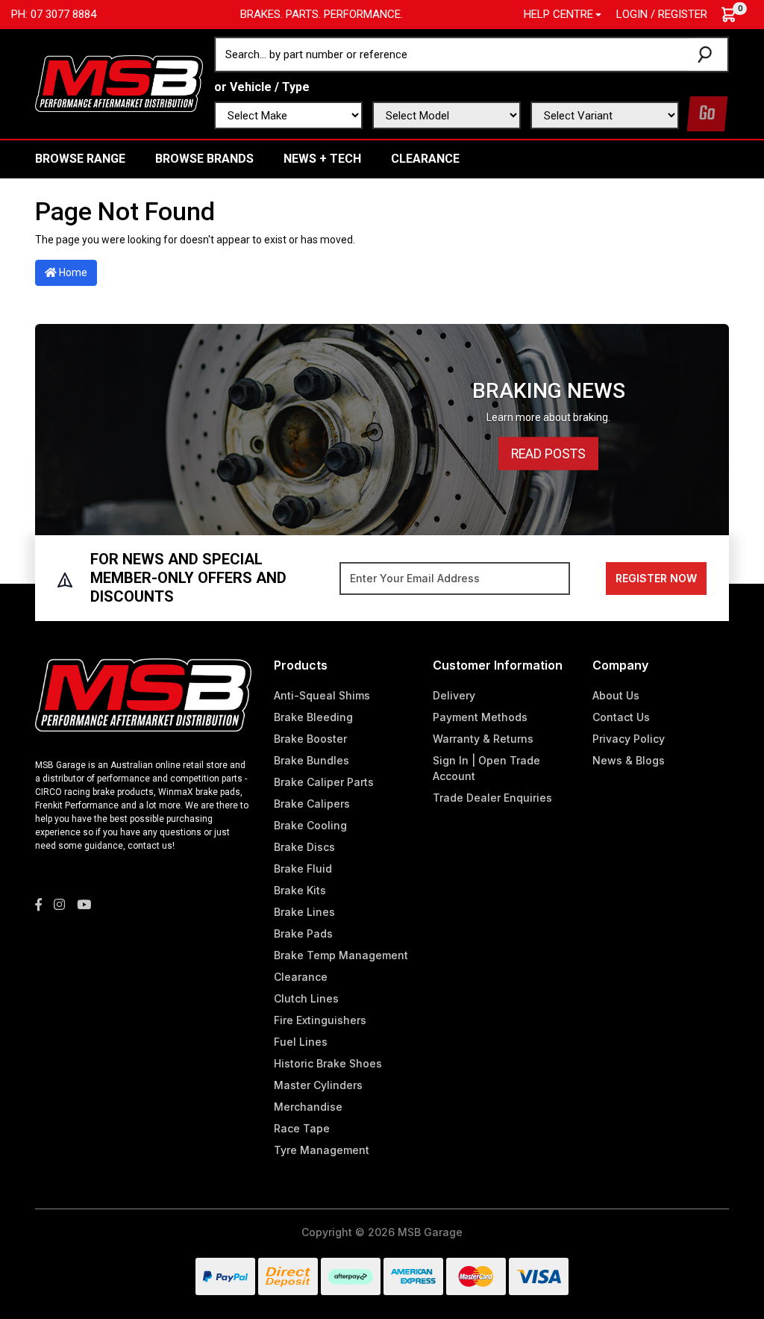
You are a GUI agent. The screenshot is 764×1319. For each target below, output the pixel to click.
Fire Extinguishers (320, 1020)
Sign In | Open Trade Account (486, 768)
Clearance (425, 159)
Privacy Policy (628, 738)
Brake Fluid (303, 868)
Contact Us (621, 717)
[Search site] (707, 54)
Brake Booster (310, 738)
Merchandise (308, 1106)
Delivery (454, 695)
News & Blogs (628, 760)
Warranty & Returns (483, 738)
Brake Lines (304, 911)
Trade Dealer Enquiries (492, 797)
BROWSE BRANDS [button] (204, 159)
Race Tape (302, 1128)
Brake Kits (300, 890)
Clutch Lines (306, 998)
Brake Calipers (312, 803)
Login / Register (661, 14)
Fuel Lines (301, 1041)
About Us (615, 695)
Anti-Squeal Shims (322, 695)
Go (707, 114)
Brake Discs (304, 847)
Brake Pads (303, 933)
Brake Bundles (311, 760)
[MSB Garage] (119, 83)
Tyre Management (321, 1150)
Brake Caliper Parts (324, 782)
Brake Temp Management (341, 955)
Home (72, 272)
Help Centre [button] (558, 14)
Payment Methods (480, 717)
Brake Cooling (310, 825)
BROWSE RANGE (80, 159)
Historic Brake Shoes (328, 1063)
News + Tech (322, 159)
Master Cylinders (318, 1085)
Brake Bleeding (313, 717)
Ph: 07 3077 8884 (53, 14)
